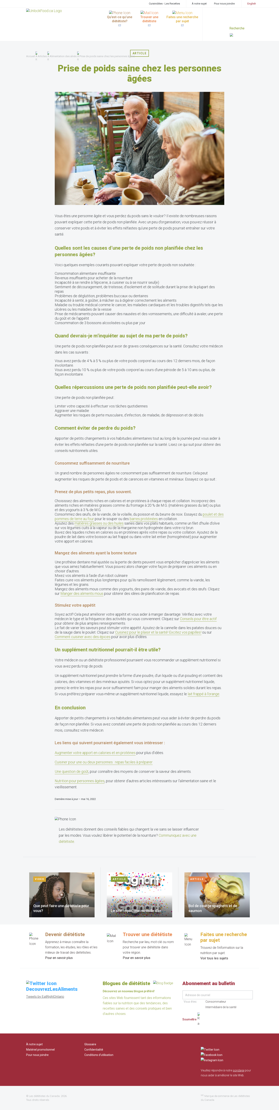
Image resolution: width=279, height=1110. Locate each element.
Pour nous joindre (224, 3)
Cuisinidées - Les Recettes (164, 3)
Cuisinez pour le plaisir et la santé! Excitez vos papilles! (158, 632)
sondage (238, 1070)
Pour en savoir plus (59, 958)
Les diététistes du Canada (44, 1096)
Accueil (30, 56)
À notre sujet (199, 3)
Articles (42, 56)
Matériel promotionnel (40, 1049)
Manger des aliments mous (81, 593)
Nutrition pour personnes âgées (80, 781)
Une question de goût (71, 771)
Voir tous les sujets (214, 958)
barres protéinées (144, 519)
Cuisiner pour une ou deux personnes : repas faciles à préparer (104, 762)
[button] (241, 35)
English (251, 3)
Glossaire (90, 1044)
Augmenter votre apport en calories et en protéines (95, 753)
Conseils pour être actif (198, 619)
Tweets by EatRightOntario (45, 997)
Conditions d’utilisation (98, 1055)
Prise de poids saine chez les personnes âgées (107, 56)
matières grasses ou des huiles (99, 523)
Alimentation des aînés (63, 56)
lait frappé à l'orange (203, 694)
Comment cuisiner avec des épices (82, 637)
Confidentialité (93, 1049)
